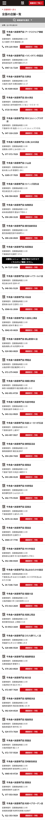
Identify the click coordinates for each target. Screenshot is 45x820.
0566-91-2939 (11, 309)
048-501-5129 (11, 288)
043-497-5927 (11, 435)
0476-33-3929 (11, 519)
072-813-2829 (11, 606)
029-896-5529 (11, 648)
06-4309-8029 (11, 89)
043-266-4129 (11, 477)
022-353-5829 (11, 815)
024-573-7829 (11, 731)
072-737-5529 (11, 752)
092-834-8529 (11, 710)
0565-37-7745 (11, 540)
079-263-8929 (11, 669)
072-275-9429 (11, 372)
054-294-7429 (11, 456)
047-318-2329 (11, 133)
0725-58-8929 (11, 109)
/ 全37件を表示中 (9, 25)
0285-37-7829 (11, 175)
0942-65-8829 (11, 330)
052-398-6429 (11, 561)
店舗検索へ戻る (10, 9)
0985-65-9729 (11, 773)
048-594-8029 (11, 196)
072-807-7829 (11, 690)
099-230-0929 (11, 238)
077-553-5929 (11, 794)
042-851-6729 (11, 393)
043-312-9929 (11, 414)
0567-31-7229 (11, 68)
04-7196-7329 (11, 585)
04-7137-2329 (11, 267)
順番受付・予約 (31, 46)
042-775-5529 (11, 498)
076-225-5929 (11, 47)
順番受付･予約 (35, 3)
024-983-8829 (11, 351)
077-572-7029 (11, 154)
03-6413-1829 (11, 627)
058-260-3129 (11, 217)
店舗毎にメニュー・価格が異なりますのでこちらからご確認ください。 (22, 260)
